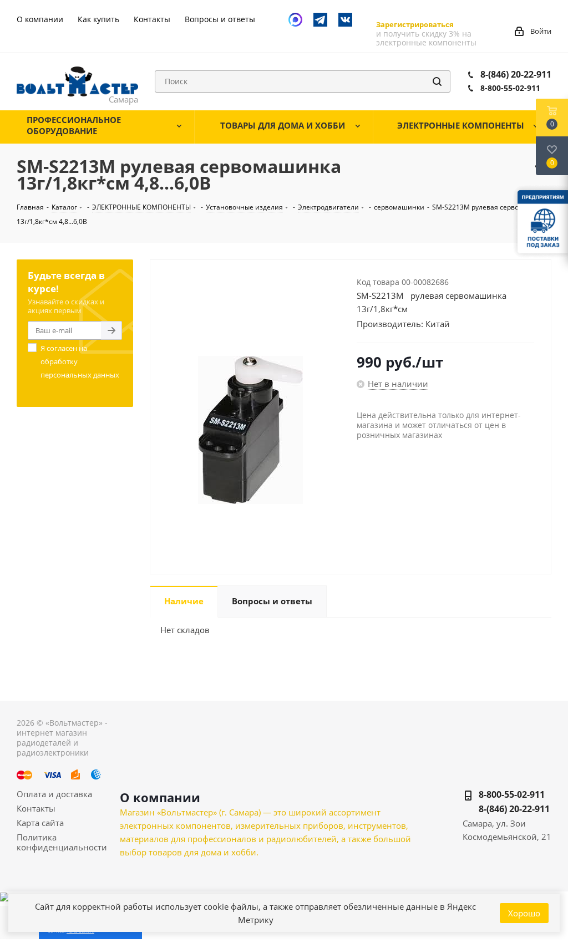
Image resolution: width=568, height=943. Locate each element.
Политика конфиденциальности (62, 842)
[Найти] (437, 81)
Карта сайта (40, 822)
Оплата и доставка (54, 793)
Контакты (36, 808)
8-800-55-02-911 (510, 88)
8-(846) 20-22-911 (515, 74)
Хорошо (524, 913)
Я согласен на (79, 361)
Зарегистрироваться (415, 24)
